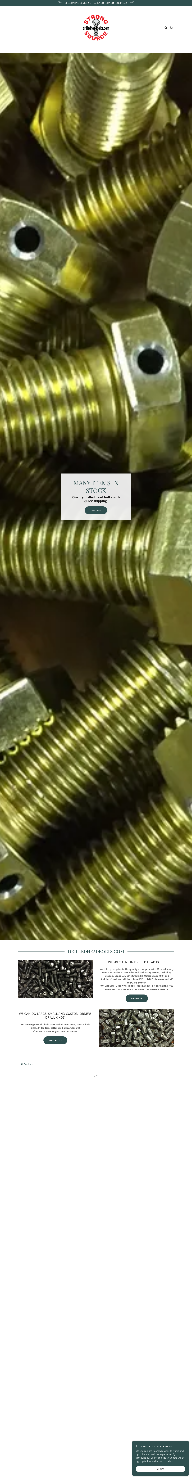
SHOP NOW (95, 510)
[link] (96, 27)
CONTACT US (55, 1040)
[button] (171, 28)
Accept (160, 1469)
